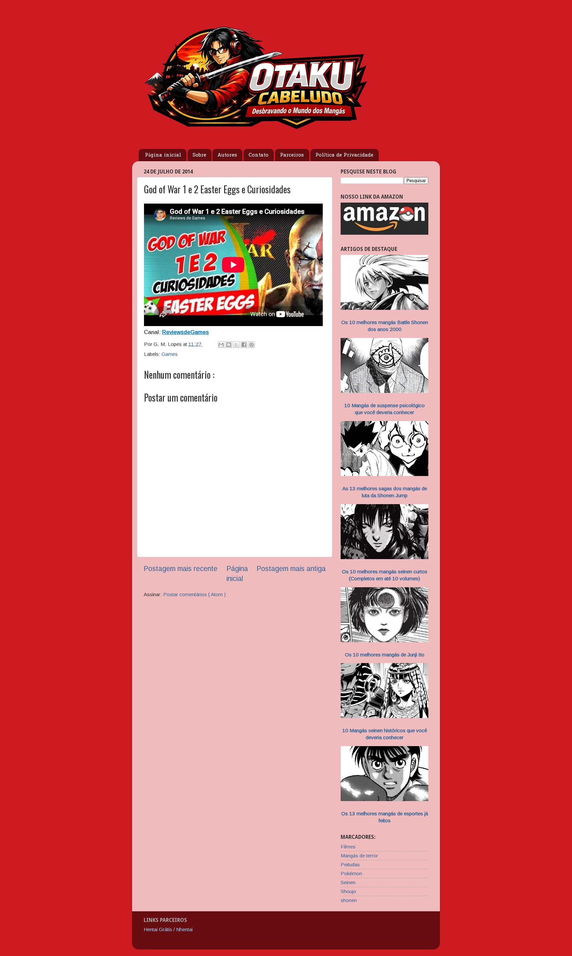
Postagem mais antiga (291, 569)
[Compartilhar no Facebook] (244, 344)
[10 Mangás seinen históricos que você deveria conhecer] (384, 716)
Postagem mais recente (180, 569)
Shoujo (348, 891)
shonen (349, 900)
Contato (258, 155)
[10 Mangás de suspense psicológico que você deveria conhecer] (384, 391)
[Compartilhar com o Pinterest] (251, 344)
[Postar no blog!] (228, 344)
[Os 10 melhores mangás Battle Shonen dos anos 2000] (384, 308)
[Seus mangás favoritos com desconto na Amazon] (384, 233)
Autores (227, 155)
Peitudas (350, 864)
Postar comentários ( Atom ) (194, 594)
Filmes (348, 846)
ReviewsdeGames (185, 332)
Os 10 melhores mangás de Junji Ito (384, 654)
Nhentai (184, 929)
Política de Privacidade (344, 155)
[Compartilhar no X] (236, 344)
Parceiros (292, 155)
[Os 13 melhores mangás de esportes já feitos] (384, 799)
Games (170, 354)
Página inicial (163, 155)
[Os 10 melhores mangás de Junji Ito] (384, 640)
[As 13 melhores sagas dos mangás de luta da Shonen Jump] (384, 474)
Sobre (199, 155)
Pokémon (351, 873)
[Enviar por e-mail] (221, 344)
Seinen (348, 882)
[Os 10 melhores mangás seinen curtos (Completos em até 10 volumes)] (384, 557)
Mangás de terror (359, 855)
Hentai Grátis (158, 929)
